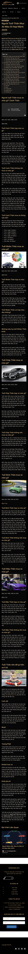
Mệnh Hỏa (4, 503)
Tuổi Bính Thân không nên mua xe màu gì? (15, 77)
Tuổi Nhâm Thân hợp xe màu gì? (13, 64)
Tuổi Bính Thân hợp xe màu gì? (12, 75)
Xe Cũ (23, 8)
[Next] (24, 842)
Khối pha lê (8, 91)
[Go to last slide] (4, 842)
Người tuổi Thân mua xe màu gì (10, 38)
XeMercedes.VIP (16, 49)
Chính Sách (14, 892)
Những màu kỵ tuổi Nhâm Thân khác (14, 67)
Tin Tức (11, 12)
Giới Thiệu (4, 15)
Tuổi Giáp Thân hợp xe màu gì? (12, 71)
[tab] (11, 855)
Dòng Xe (16, 8)
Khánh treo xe (9, 90)
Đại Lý (18, 12)
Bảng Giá (10, 8)
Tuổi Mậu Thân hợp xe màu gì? (12, 80)
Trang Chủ (4, 8)
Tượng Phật (8, 88)
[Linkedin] (22, 949)
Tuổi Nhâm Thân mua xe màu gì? (11, 62)
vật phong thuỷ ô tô (10, 694)
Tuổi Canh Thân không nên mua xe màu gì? (15, 59)
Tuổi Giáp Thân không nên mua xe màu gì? (15, 72)
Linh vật (8, 85)
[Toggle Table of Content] (23, 54)
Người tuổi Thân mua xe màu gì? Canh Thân (14, 56)
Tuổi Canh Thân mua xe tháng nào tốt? (14, 61)
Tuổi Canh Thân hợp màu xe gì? (13, 58)
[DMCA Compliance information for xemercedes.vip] (14, 878)
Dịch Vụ (4, 12)
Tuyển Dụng (14, 894)
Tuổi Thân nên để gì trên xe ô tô (11, 84)
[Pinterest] (25, 949)
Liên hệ (15, 889)
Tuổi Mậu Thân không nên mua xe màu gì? (15, 82)
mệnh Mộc (7, 45)
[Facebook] (16, 949)
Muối (7, 87)
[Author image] (3, 851)
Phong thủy (5, 20)
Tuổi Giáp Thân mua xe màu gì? (11, 69)
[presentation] (14, 838)
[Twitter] (19, 949)
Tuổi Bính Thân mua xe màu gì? (11, 74)
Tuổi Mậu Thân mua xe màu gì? (11, 79)
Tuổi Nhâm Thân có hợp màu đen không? (15, 66)
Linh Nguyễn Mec (7, 33)
